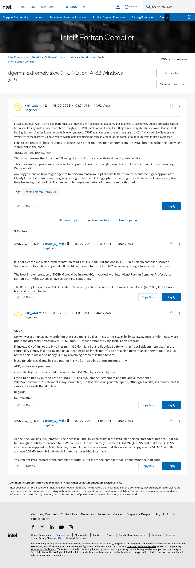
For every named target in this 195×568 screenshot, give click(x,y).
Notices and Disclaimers (43, 549)
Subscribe (172, 73)
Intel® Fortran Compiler (21, 61)
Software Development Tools (87, 57)
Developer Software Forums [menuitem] (67, 17)
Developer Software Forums (49, 57)
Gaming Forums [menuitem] (141, 17)
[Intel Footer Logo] (13, 535)
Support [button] (48, 7)
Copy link (147, 297)
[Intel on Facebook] (33, 527)
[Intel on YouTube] (61, 527)
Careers (118, 514)
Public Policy (40, 518)
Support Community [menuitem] (15, 17)
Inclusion (169, 514)
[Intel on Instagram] (70, 527)
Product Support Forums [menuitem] (107, 17)
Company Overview (44, 514)
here (118, 482)
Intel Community (18, 57)
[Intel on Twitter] (42, 527)
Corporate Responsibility (143, 514)
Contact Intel (69, 514)
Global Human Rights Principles (58, 552)
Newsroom (88, 514)
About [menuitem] (39, 17)
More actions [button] (168, 84)
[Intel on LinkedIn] (52, 527)
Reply (171, 206)
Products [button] (27, 7)
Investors (104, 514)
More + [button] (88, 7)
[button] (179, 106)
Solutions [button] (69, 7)
